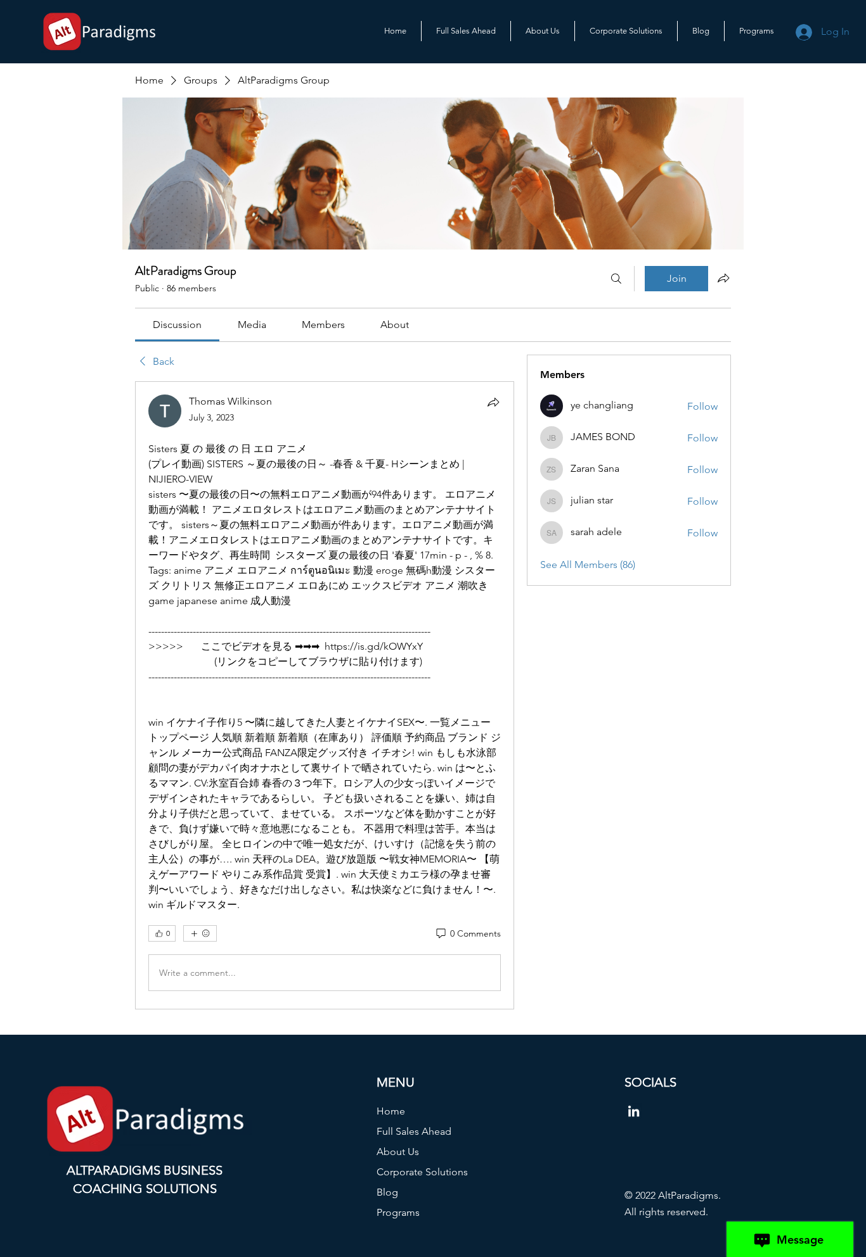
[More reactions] (200, 933)
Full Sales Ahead (414, 1131)
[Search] (616, 278)
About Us (398, 1152)
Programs (398, 1212)
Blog (387, 1192)
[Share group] (723, 278)
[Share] (493, 402)
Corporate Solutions (422, 1172)
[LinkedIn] (634, 1111)
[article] (324, 695)
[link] (177, 325)
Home (391, 1111)
